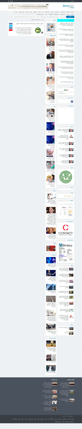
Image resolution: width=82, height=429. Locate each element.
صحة (43, 12)
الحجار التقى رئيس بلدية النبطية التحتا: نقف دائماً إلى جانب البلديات (66, 29)
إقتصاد (68, 12)
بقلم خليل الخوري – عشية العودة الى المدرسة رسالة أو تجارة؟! (63, 143)
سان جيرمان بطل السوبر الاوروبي (64, 286)
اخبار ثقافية (47, 12)
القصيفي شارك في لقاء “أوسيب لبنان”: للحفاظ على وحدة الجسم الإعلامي (50, 87)
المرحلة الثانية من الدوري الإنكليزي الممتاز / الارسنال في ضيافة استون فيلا (65, 67)
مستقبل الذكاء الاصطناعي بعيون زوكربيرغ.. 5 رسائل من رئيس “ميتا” (52, 278)
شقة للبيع (66, 332)
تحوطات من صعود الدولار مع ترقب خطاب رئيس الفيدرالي (65, 77)
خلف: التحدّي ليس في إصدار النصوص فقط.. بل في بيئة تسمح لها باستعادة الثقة (63, 137)
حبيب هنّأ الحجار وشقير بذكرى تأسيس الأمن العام (51, 73)
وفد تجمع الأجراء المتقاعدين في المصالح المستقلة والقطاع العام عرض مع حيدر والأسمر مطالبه (65, 51)
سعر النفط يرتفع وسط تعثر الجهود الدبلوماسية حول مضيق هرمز (67, 72)
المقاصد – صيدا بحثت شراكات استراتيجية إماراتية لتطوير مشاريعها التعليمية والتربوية (47, 16)
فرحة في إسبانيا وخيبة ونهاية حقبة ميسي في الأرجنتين (64, 310)
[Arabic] (64, 90)
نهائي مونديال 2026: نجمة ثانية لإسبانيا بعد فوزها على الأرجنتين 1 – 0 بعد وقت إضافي (63, 303)
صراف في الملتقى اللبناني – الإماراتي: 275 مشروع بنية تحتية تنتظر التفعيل (66, 56)
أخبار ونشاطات (62, 14)
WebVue (70, 416)
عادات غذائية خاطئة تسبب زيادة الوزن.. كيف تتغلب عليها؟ (50, 184)
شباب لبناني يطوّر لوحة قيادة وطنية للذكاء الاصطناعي (51, 332)
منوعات (68, 14)
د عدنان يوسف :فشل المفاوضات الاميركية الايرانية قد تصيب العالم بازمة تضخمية (51, 201)
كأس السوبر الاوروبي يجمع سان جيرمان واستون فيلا (63, 291)
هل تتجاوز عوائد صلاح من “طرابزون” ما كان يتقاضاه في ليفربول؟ (63, 297)
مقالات (39, 12)
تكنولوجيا (35, 12)
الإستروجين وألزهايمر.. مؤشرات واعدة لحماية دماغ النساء (51, 132)
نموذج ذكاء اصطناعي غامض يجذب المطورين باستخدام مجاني (52, 265)
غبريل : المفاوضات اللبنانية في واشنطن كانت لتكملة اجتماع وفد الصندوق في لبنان (51, 236)
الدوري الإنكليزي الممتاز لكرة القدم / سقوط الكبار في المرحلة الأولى (63, 275)
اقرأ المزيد (20, 33)
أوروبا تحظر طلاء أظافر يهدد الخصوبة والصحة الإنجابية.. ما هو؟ (50, 119)
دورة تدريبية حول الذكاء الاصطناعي (50, 100)
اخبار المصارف (62, 12)
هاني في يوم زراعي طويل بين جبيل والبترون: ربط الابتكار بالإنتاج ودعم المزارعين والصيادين (66, 62)
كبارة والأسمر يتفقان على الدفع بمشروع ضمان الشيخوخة (64, 400)
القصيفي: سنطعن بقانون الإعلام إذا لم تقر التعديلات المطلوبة (50, 48)
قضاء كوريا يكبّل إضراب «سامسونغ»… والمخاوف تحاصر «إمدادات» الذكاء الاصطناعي (51, 304)
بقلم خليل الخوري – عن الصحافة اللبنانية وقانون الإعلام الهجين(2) (64, 155)
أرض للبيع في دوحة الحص (63, 327)
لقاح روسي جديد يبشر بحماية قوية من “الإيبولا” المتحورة (50, 171)
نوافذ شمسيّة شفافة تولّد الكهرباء (52, 291)
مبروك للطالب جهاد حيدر (51, 362)
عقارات (16, 12)
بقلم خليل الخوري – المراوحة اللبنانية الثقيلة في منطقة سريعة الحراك (63, 130)
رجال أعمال (57, 12)
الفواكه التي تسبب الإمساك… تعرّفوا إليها (50, 158)
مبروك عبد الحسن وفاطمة (51, 372)
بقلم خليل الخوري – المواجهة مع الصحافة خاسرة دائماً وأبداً (64, 162)
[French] (67, 90)
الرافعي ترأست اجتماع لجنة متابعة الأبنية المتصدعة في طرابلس (24, 16)
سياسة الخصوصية (40, 14)
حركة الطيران (56, 14)
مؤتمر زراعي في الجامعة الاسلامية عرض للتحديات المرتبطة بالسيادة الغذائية (51, 349)
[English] (66, 90)
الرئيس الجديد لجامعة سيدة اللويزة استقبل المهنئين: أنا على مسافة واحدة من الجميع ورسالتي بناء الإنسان (66, 24)
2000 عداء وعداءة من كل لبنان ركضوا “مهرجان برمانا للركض (63, 281)
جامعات (27, 12)
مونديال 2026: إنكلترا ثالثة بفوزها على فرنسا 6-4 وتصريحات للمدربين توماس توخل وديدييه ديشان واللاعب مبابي (63, 317)
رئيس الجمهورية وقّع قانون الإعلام (51, 60)
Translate (65, 93)
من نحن (46, 14)
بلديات (52, 12)
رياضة (31, 12)
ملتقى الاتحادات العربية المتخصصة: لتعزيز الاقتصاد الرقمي (29, 24)
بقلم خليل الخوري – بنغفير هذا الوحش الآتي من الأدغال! (63, 149)
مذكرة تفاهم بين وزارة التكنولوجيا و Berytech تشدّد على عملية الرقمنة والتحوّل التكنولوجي (51, 318)
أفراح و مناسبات (21, 12)
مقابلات (72, 14)
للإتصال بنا (50, 14)
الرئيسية (72, 12)
